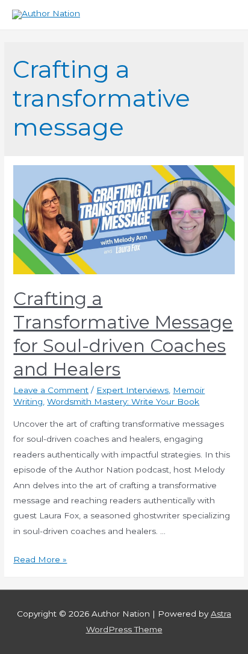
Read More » (40, 559)
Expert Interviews (132, 390)
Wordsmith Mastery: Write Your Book (123, 401)
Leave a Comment (50, 390)
